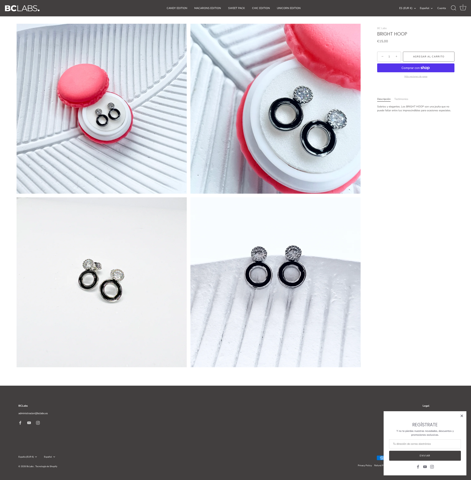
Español (424, 8)
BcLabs (30, 466)
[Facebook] (418, 466)
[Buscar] (453, 8)
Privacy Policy (365, 465)
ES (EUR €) (405, 8)
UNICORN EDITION (289, 8)
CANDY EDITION (177, 8)
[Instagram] (432, 466)
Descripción (384, 99)
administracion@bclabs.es (33, 413)
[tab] (385, 99)
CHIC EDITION (261, 8)
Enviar (425, 455)
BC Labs (382, 28)
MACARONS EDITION (207, 8)
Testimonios (401, 99)
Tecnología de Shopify (46, 466)
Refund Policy (381, 465)
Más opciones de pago (415, 76)
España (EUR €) (26, 457)
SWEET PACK (236, 8)
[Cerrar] (462, 416)
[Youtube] (425, 466)
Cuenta (441, 8)
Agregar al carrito (428, 56)
